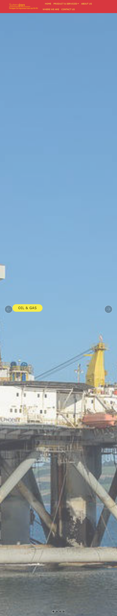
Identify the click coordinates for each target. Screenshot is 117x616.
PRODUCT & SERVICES (65, 3)
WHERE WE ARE (51, 9)
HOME (48, 3)
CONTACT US (68, 9)
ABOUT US (86, 3)
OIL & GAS (27, 308)
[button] (9, 309)
